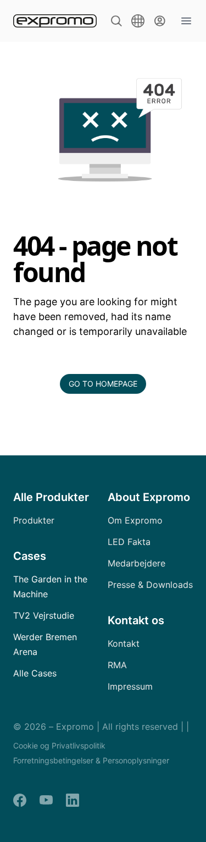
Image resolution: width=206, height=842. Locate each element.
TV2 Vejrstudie (43, 615)
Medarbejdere (136, 563)
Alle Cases (35, 673)
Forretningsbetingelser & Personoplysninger (91, 760)
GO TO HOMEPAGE (103, 383)
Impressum (130, 686)
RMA (117, 664)
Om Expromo (135, 520)
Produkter (33, 520)
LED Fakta (129, 541)
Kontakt (124, 643)
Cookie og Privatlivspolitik (59, 745)
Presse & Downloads (150, 584)
